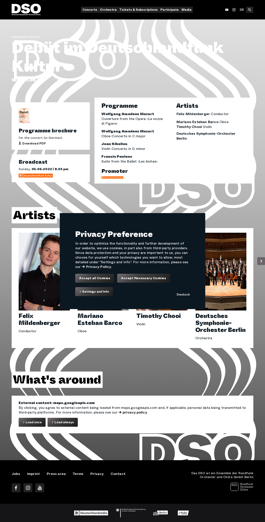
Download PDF (34, 143)
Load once (33, 422)
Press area (56, 473)
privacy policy (135, 412)
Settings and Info (95, 291)
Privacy (97, 473)
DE (242, 10)
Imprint (33, 473)
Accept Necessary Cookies (143, 278)
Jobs (16, 473)
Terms (78, 473)
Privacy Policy (98, 266)
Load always (64, 422)
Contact (118, 473)
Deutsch (183, 294)
